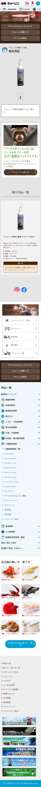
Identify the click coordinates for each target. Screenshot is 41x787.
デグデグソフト (11, 463)
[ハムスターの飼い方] (10, 627)
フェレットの (20, 32)
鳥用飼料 (26, 9)
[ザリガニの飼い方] (10, 591)
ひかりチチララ (11, 458)
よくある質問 (9, 685)
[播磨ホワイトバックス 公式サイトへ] (19, 775)
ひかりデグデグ (11, 468)
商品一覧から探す (9, 543)
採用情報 (7, 702)
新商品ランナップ (9, 394)
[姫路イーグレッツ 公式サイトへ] (19, 765)
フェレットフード (11, 500)
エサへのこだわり (10, 672)
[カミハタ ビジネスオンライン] (19, 754)
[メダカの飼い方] (30, 573)
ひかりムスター (11, 486)
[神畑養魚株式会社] (19, 744)
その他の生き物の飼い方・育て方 (20, 644)
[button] (2, 9)
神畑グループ (9, 693)
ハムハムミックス (11, 482)
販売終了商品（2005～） (12, 548)
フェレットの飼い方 (20, 172)
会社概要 (7, 698)
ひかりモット (10, 491)
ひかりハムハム (11, 477)
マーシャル (20, 38)
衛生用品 (8, 514)
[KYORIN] (19, 734)
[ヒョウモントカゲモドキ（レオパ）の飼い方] (30, 609)
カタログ (7, 681)
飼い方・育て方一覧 (11, 668)
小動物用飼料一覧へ (13, 449)
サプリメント (10, 505)
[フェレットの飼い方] (30, 627)
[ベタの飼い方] (10, 609)
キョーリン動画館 (10, 689)
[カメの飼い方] (30, 591)
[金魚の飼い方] (10, 573)
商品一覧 (7, 663)
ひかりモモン (10, 454)
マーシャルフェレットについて (20, 26)
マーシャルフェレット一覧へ (16, 496)
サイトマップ (9, 706)
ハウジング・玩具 (11, 519)
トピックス (8, 676)
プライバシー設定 (10, 711)
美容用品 (8, 510)
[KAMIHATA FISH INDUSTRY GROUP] (19, 724)
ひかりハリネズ (11, 472)
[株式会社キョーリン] (10, 3)
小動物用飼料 (11, 9)
